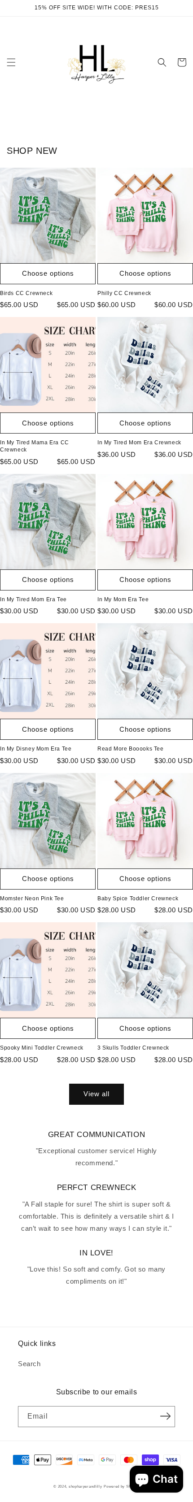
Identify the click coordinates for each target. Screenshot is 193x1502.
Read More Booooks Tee (130, 749)
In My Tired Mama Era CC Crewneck (34, 446)
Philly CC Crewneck (124, 293)
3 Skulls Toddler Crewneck (133, 1048)
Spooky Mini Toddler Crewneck (41, 1048)
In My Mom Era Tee (123, 599)
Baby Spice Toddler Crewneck (137, 898)
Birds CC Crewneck (26, 293)
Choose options (48, 273)
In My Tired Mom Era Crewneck (139, 442)
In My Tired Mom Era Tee (33, 599)
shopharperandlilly (85, 1486)
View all (96, 1094)
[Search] (162, 62)
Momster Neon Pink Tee (32, 898)
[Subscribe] (165, 1416)
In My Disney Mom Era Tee (35, 749)
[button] (11, 62)
